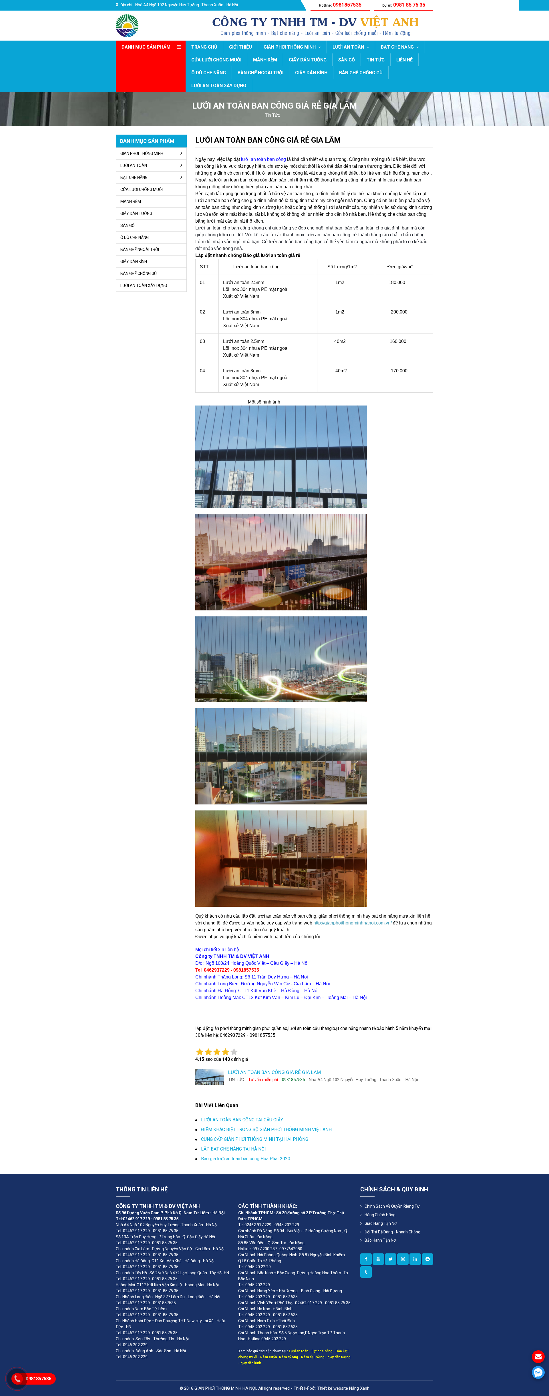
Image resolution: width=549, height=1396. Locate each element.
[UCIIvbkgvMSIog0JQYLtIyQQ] (378, 1259)
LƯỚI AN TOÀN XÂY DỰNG (218, 85)
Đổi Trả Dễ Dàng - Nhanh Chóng (392, 1232)
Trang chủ (204, 47)
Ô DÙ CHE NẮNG (208, 72)
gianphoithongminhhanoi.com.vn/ (358, 922)
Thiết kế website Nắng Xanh (343, 1388)
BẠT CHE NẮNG (398, 47)
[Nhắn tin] (538, 1356)
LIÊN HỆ (404, 60)
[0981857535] (538, 1372)
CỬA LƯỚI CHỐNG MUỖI (216, 60)
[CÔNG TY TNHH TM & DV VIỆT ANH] (127, 25)
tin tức (272, 115)
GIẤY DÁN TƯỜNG (308, 60)
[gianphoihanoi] (427, 1259)
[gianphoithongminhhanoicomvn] (415, 1259)
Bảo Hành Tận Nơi (381, 1240)
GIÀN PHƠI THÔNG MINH (290, 47)
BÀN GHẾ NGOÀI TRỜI (260, 72)
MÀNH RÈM (265, 60)
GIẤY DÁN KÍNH (311, 72)
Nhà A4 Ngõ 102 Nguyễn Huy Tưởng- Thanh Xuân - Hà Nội (186, 5)
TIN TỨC (376, 60)
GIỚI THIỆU (240, 47)
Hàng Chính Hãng (380, 1215)
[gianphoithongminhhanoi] (366, 1272)
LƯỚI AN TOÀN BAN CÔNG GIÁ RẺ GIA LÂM (268, 140)
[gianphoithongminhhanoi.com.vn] (366, 1259)
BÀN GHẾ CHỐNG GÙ (361, 72)
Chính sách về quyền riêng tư (392, 1206)
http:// (318, 922)
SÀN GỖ (346, 60)
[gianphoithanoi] (390, 1259)
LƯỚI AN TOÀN (349, 47)
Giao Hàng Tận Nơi (381, 1223)
